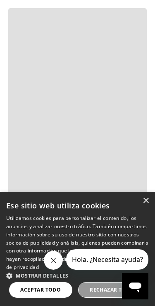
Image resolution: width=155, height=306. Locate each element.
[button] (77, 275)
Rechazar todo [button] (112, 289)
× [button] (146, 201)
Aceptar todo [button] (40, 289)
